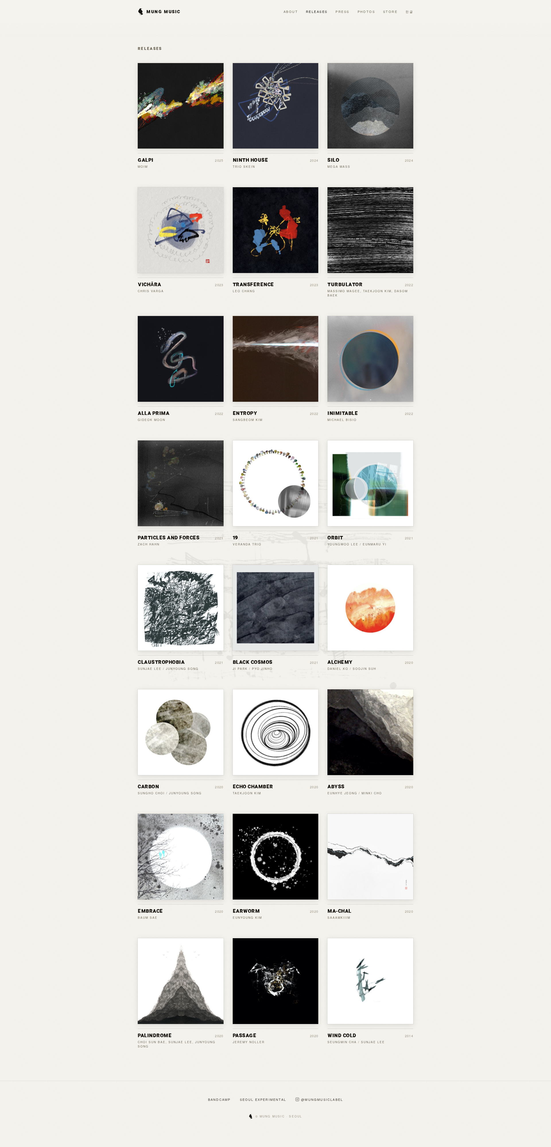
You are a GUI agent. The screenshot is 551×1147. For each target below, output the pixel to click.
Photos (366, 11)
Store (390, 11)
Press (342, 11)
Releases (316, 11)
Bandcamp (219, 1099)
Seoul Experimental (263, 1099)
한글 (409, 11)
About (291, 11)
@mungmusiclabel (322, 1099)
